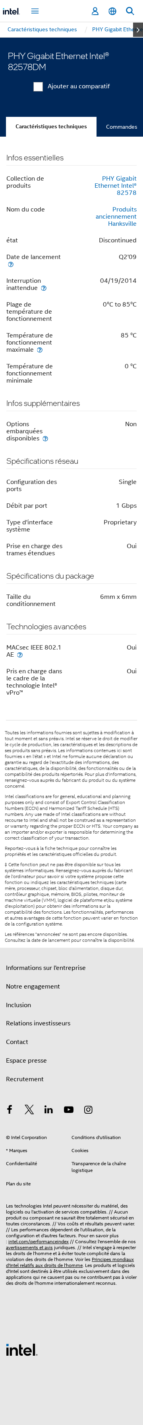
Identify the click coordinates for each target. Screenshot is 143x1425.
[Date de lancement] (10, 264)
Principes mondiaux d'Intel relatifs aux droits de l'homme (70, 1262)
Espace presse (26, 1061)
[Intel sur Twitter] (29, 1111)
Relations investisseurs (38, 1023)
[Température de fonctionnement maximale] (39, 349)
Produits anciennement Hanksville (116, 217)
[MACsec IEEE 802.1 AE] (19, 654)
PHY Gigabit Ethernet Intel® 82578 (116, 186)
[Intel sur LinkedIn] (49, 1111)
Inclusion (18, 1005)
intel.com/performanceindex (38, 1241)
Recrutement (25, 1079)
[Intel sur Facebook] (9, 1111)
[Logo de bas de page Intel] (22, 1349)
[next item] (138, 30)
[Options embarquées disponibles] (45, 438)
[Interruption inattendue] (43, 287)
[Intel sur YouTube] (68, 1111)
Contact (17, 1042)
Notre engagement (33, 987)
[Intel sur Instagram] (88, 1111)
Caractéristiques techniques (51, 126)
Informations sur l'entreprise (46, 968)
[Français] (112, 11)
